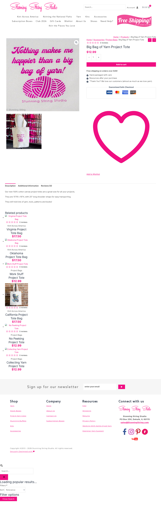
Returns (86, 416)
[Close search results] (4, 477)
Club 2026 (41, 21)
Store (48, 406)
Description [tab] (10, 186)
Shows (94, 21)
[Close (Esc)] (19, 459)
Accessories (100, 16)
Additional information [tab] (28, 186)
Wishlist (68, 21)
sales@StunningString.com (135, 422)
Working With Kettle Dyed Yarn (97, 426)
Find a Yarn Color (18, 416)
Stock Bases (15, 411)
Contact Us (51, 416)
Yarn (78, 16)
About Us (81, 21)
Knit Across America (27, 16)
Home (89, 40)
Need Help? (106, 21)
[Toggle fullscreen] (8, 459)
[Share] (13, 459)
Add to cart (121, 64)
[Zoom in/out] (2, 459)
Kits (87, 16)
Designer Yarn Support (93, 431)
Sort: (2, 490)
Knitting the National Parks (57, 16)
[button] (76, 42)
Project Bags (111, 40)
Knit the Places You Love (62, 26)
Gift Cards (55, 21)
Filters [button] (6, 485)
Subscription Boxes (22, 21)
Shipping (87, 411)
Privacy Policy (89, 421)
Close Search (8, 499)
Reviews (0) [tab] (46, 186)
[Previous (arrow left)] (2, 463)
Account (132, 7)
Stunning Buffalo (18, 421)
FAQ (84, 406)
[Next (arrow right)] (8, 463)
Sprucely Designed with (21, 451)
